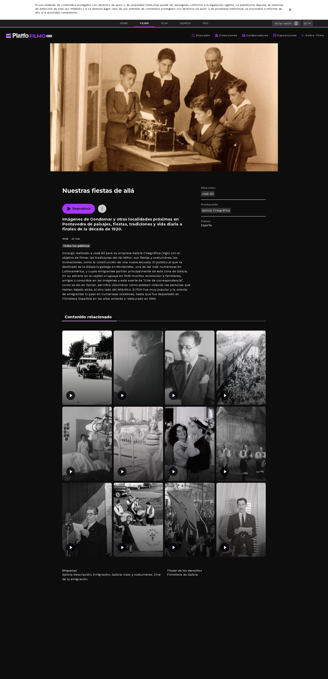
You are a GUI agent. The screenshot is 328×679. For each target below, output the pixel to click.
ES (305, 23)
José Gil (208, 193)
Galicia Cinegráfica (216, 210)
